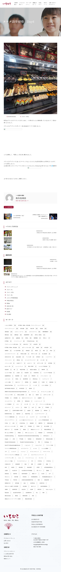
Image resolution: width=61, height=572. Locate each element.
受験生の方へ (35, 3)
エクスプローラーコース (11, 353)
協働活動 (19, 338)
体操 (27, 464)
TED (40, 442)
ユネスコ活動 (9, 382)
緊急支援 (8, 492)
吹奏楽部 (36, 382)
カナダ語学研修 (9, 207)
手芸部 (39, 426)
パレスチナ (33, 417)
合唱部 (7, 470)
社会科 (26, 376)
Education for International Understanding (29, 435)
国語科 (38, 394)
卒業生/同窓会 (10, 300)
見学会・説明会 (40, 334)
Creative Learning (10, 435)
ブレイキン (42, 458)
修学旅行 (39, 357)
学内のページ (45, 3)
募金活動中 (30, 467)
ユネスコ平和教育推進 (12, 298)
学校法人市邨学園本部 (37, 524)
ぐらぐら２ (24, 451)
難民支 (17, 495)
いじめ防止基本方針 (9, 554)
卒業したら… (40, 3)
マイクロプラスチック (23, 461)
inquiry (7, 439)
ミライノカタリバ (45, 376)
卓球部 (39, 467)
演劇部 (7, 489)
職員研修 (38, 410)
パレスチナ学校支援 (48, 372)
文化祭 (19, 372)
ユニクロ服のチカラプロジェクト (27, 420)
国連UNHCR (28, 334)
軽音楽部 (47, 347)
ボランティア (9, 407)
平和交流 (8, 480)
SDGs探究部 (40, 439)
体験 (33, 464)
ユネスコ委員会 (46, 385)
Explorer (20, 413)
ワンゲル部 (30, 357)
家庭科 (22, 426)
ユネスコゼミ (9, 379)
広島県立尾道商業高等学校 (28, 480)
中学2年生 (49, 461)
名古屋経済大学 (35, 519)
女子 (51, 473)
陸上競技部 (46, 353)
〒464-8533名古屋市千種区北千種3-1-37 (40, 539)
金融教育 (41, 398)
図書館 (48, 470)
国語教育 (33, 423)
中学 (33, 461)
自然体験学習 (30, 492)
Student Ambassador (11, 442)
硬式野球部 (26, 379)
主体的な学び (9, 464)
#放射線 (41, 432)
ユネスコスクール (34, 331)
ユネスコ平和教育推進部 (44, 420)
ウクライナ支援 (50, 445)
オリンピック (23, 417)
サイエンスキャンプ (35, 451)
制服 (48, 464)
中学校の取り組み (32, 341)
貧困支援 (52, 382)
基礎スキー (35, 473)
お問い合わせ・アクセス (53, 3)
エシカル (36, 448)
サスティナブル (47, 451)
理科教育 (29, 350)
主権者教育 (18, 464)
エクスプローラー (26, 448)
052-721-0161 (37, 547)
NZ (16, 369)
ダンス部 (44, 360)
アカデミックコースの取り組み (13, 344)
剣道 (7, 467)
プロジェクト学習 (10, 394)
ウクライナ (35, 391)
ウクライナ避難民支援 (11, 417)
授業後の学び (9, 483)
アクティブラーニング (12, 287)
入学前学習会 (23, 423)
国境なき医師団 (22, 394)
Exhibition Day (9, 413)
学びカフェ (8, 476)
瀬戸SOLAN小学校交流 (11, 388)
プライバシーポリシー (9, 551)
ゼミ (35, 404)
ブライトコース (9, 360)
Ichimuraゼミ (47, 435)
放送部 (7, 410)
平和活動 (31, 426)
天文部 (43, 473)
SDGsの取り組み (8, 556)
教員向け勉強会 (34, 369)
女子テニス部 (41, 363)
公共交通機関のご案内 (39, 542)
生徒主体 (25, 489)
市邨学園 (16, 3)
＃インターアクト (10, 401)
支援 (26, 483)
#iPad (19, 360)
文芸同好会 (33, 483)
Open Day (28, 413)
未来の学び (27, 344)
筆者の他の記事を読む (21, 200)
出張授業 (41, 464)
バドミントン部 (9, 363)
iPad (52, 350)
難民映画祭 (26, 495)
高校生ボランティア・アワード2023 (14, 499)
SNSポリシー (7, 558)
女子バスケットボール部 (11, 426)
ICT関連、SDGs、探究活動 (12, 347)
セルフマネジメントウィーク (38, 454)
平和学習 (16, 480)
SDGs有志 (28, 401)
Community (51, 432)
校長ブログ (9, 308)
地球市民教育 (26, 473)
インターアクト (50, 357)
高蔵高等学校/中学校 (36, 522)
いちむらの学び (22, 3)
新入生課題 (47, 426)
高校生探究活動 (29, 499)
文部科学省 (42, 483)
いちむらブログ (39, 445)
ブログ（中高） (26, 116)
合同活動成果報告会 (49, 467)
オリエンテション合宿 (47, 391)
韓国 (34, 495)
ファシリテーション (30, 458)
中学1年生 (41, 461)
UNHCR (45, 369)
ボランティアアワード (11, 420)
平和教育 (48, 407)
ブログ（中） (10, 289)
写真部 (26, 407)
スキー (19, 404)
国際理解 (37, 338)
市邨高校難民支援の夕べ (48, 476)
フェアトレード (46, 379)
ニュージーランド (20, 366)
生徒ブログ (19, 382)
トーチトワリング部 (10, 458)
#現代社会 (36, 379)
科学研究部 (23, 388)
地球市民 (16, 473)
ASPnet (47, 410)
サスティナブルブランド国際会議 (13, 454)
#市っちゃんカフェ (30, 432)
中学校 (7, 423)
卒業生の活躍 (24, 353)
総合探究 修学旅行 (18, 492)
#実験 (20, 432)
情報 (40, 480)
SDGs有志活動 (50, 439)
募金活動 (22, 467)
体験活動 (8, 331)
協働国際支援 (9, 376)
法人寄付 (6, 543)
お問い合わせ (7, 540)
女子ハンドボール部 (28, 347)
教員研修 (18, 376)
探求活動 (18, 483)
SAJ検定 (31, 439)
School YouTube (10, 385)
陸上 (38, 492)
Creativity (37, 372)
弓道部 (44, 382)
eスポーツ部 (9, 366)
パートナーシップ (19, 341)
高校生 (25, 429)
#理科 (20, 401)
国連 (41, 407)
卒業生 (18, 379)
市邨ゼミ (46, 338)
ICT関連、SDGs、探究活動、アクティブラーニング (31, 325)
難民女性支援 (9, 495)
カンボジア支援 (9, 372)
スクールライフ (28, 3)
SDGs (28, 338)
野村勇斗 (35, 376)
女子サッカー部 (48, 394)
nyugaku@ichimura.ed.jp (40, 544)
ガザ (7, 451)
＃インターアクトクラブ (31, 360)
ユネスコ (18, 407)
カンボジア (14, 451)
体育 (15, 423)
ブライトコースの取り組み (46, 404)
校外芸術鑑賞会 (45, 486)
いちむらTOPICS (10, 325)
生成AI (32, 489)
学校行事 (33, 328)
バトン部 (36, 385)
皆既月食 (40, 489)
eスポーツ (31, 363)
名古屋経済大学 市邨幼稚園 (38, 527)
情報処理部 (47, 480)
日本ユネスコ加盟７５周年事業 (12, 486)
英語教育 (8, 369)
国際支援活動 (51, 423)
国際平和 (42, 423)
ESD (45, 350)
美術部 (31, 388)
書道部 (30, 410)
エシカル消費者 (46, 448)
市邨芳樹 (26, 476)
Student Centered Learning (28, 442)
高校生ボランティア (36, 429)
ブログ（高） (10, 295)
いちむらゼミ (29, 445)
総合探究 (37, 344)
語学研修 (51, 363)
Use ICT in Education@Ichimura (13, 445)
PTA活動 (22, 439)
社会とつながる (50, 489)
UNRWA (8, 350)
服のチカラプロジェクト (28, 398)
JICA (15, 439)
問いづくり (40, 470)
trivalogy (47, 442)
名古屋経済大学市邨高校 (28, 470)
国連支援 (8, 473)
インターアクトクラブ (41, 413)
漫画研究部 (15, 489)
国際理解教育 (47, 331)
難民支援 (8, 334)
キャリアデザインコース (24, 385)
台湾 (34, 407)
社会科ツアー (21, 363)
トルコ (20, 458)
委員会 (8, 303)
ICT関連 (8, 341)
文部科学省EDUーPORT (19, 410)
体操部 (39, 347)
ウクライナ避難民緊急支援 (11, 448)
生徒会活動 (20, 357)
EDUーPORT (32, 366)
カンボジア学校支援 (44, 366)
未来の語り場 (10, 306)
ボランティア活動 (10, 461)
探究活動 (24, 328)
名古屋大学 (15, 470)
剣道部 (13, 467)
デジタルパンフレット (9, 538)
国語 (31, 394)
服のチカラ (34, 486)
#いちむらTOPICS (10, 432)
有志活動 (26, 486)
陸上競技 (9, 314)
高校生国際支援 (48, 429)
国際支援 (18, 334)
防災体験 (17, 429)
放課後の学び (9, 338)
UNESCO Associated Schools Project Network (17, 391)
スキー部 (27, 404)
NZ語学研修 (24, 369)
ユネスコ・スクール (21, 331)
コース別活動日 (9, 404)
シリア (26, 454)
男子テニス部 (35, 353)
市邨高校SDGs (35, 476)
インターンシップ (39, 401)
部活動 (8, 311)
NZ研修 (28, 382)
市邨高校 (8, 398)
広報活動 (17, 398)
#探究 (38, 350)
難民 (45, 492)
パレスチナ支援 (43, 417)
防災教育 (28, 372)
